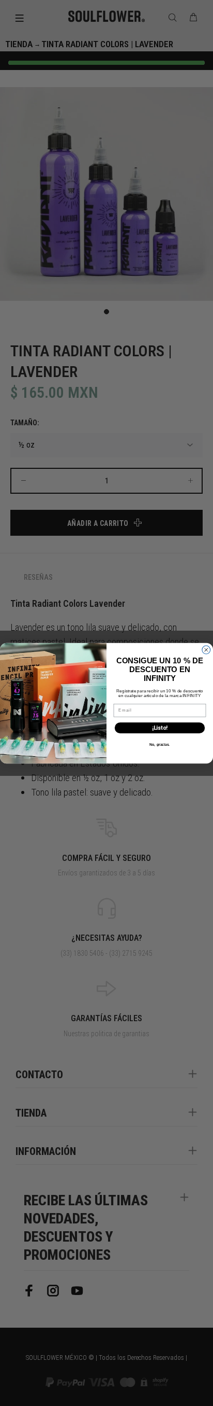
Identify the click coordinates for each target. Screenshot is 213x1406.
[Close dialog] (206, 650)
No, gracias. (159, 744)
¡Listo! (160, 728)
